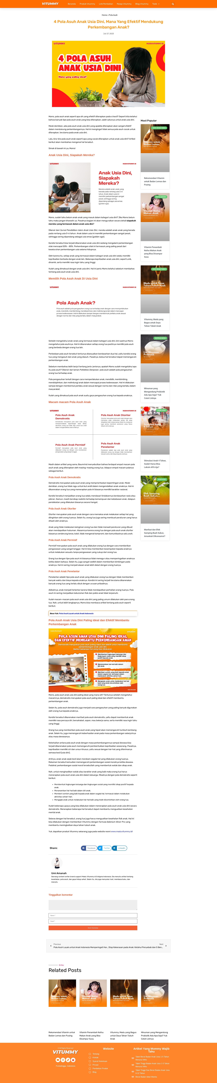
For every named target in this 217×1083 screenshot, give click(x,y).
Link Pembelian (106, 4)
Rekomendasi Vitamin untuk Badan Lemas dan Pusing (155, 181)
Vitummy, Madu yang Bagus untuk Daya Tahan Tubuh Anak (153, 322)
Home (104, 15)
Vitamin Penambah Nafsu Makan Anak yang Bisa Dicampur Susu (91, 1035)
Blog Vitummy (141, 4)
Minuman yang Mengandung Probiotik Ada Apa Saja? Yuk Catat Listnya (154, 1035)
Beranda (72, 4)
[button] (173, 4)
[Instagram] (63, 1060)
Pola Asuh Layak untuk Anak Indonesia (76, 613)
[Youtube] (58, 1060)
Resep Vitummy (124, 4)
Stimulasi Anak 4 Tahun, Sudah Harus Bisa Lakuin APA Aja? (155, 463)
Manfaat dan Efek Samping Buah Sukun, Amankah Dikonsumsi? (154, 532)
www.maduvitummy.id (121, 831)
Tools (154, 4)
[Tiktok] (68, 1060)
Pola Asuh (113, 15)
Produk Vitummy (87, 4)
